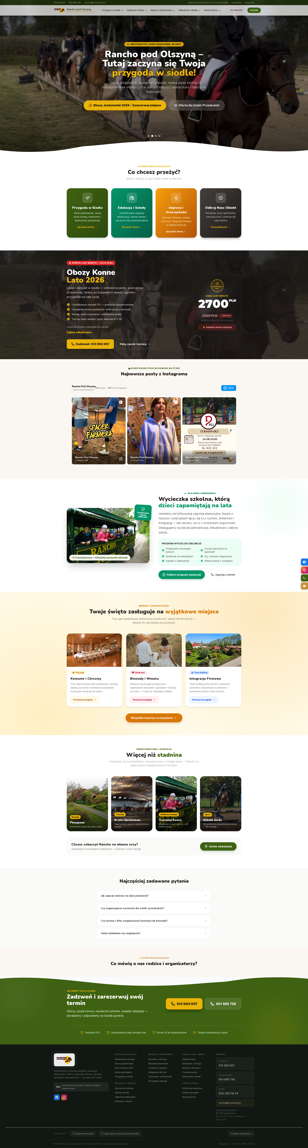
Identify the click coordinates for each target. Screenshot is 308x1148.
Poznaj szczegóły (83, 699)
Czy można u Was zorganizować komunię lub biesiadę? (134, 921)
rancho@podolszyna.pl (95, 2)
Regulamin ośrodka (84, 1133)
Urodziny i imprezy (158, 1068)
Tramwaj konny (189, 1072)
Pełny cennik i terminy (133, 344)
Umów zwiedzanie (220, 846)
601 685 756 (75, 2)
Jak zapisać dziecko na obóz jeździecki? (125, 896)
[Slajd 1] (149, 136)
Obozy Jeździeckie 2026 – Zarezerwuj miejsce (127, 105)
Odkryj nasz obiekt (191, 1076)
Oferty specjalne (190, 1092)
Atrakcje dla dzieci (191, 1068)
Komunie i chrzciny (158, 1059)
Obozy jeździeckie (124, 1063)
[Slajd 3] (156, 136)
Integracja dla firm (158, 1072)
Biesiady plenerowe (158, 1063)
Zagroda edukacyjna (125, 1097)
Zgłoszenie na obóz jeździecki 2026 (121, 1133)
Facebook (236, 2)
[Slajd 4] (159, 136)
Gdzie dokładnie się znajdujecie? (121, 933)
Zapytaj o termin (225, 574)
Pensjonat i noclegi (191, 1063)
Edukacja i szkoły (123, 1101)
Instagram (249, 2)
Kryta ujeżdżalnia (123, 1072)
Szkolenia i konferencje (160, 1076)
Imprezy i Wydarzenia (161, 10)
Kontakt (254, 10)
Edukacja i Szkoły (135, 10)
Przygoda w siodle (124, 1076)
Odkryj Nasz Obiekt (188, 10)
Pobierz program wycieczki (184, 574)
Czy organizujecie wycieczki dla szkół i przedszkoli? (132, 908)
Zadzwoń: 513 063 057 (92, 344)
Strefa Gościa (211, 10)
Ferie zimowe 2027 (124, 1068)
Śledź (231, 388)
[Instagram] (64, 1097)
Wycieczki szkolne (124, 1088)
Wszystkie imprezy (158, 1081)
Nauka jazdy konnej (124, 1059)
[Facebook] (57, 1097)
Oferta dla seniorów (192, 1088)
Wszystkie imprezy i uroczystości (152, 717)
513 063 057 (59, 2)
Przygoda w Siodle (111, 10)
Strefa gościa (189, 1097)
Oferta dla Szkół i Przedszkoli (199, 105)
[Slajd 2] (152, 136)
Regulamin (223, 1144)
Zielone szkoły (122, 1092)
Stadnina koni (188, 1059)
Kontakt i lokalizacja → (241, 1133)
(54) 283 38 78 (228, 1093)
